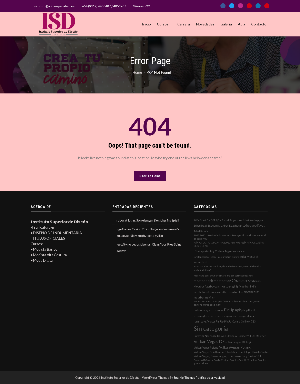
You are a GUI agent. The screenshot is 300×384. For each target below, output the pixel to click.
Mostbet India (247, 286)
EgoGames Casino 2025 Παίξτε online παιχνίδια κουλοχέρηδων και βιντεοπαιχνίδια (149, 232)
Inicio (146, 24)
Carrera (183, 24)
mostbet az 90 (225, 281)
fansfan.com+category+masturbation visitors (216, 257)
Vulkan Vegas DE (209, 341)
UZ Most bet (259, 336)
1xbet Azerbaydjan (253, 220)
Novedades (205, 24)
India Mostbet (248, 256)
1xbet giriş (214, 225)
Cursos (162, 24)
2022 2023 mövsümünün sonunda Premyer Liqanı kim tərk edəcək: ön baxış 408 (230, 237)
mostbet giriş (229, 286)
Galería (226, 24)
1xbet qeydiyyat (254, 225)
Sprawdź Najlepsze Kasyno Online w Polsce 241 (222, 336)
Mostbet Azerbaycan (206, 286)
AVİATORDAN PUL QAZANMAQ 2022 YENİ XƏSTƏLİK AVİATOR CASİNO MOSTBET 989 (229, 244)
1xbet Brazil (200, 225)
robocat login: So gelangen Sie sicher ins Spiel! (148, 220)
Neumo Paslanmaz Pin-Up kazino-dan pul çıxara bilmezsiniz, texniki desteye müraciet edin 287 (227, 303)
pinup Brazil (248, 310)
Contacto (258, 24)
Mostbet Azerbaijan (248, 281)
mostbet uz (251, 292)
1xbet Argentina (232, 220)
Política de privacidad (210, 377)
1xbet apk (214, 220)
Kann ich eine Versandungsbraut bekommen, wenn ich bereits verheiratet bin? (227, 268)
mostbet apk (203, 281)
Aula (241, 24)
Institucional (200, 262)
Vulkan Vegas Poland (206, 347)
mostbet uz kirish (204, 297)
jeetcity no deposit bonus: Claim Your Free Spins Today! (149, 247)
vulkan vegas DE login (238, 342)
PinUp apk (232, 309)
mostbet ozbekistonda (206, 292)
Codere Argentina (225, 251)
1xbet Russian (201, 231)
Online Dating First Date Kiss (208, 310)
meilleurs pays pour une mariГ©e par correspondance (223, 275)
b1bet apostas (202, 251)
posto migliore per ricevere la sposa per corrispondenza (224, 316)
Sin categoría (211, 328)
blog (212, 251)
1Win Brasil (200, 220)
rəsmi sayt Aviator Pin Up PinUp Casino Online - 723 (225, 321)
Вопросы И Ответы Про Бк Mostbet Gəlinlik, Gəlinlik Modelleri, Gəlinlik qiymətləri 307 (230, 362)
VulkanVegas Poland (235, 347)
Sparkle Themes (184, 377)
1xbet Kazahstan (231, 225)
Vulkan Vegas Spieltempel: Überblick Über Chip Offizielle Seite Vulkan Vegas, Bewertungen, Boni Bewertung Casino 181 (231, 354)
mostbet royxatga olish (230, 292)
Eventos (241, 251)
